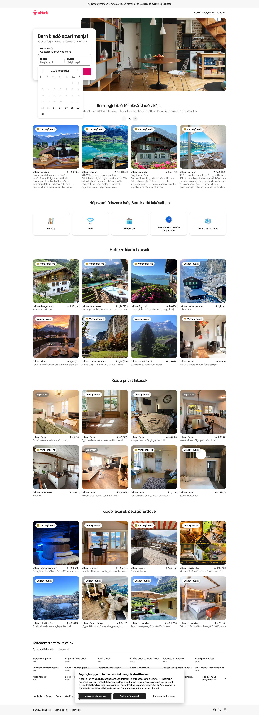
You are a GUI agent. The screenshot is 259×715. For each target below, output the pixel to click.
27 (60, 108)
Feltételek (75, 709)
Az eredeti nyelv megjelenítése (156, 4)
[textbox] (51, 62)
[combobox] (64, 51)
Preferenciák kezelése (164, 696)
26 (54, 108)
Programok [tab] (64, 649)
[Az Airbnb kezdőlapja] (40, 12)
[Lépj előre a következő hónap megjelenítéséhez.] (78, 71)
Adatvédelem (61, 709)
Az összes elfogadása (95, 696)
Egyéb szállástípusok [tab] (43, 649)
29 (72, 108)
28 (66, 108)
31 (43, 114)
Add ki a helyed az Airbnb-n (209, 12)
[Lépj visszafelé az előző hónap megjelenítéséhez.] (43, 71)
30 (78, 108)
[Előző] (124, 118)
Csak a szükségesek (130, 696)
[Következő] (135, 118)
